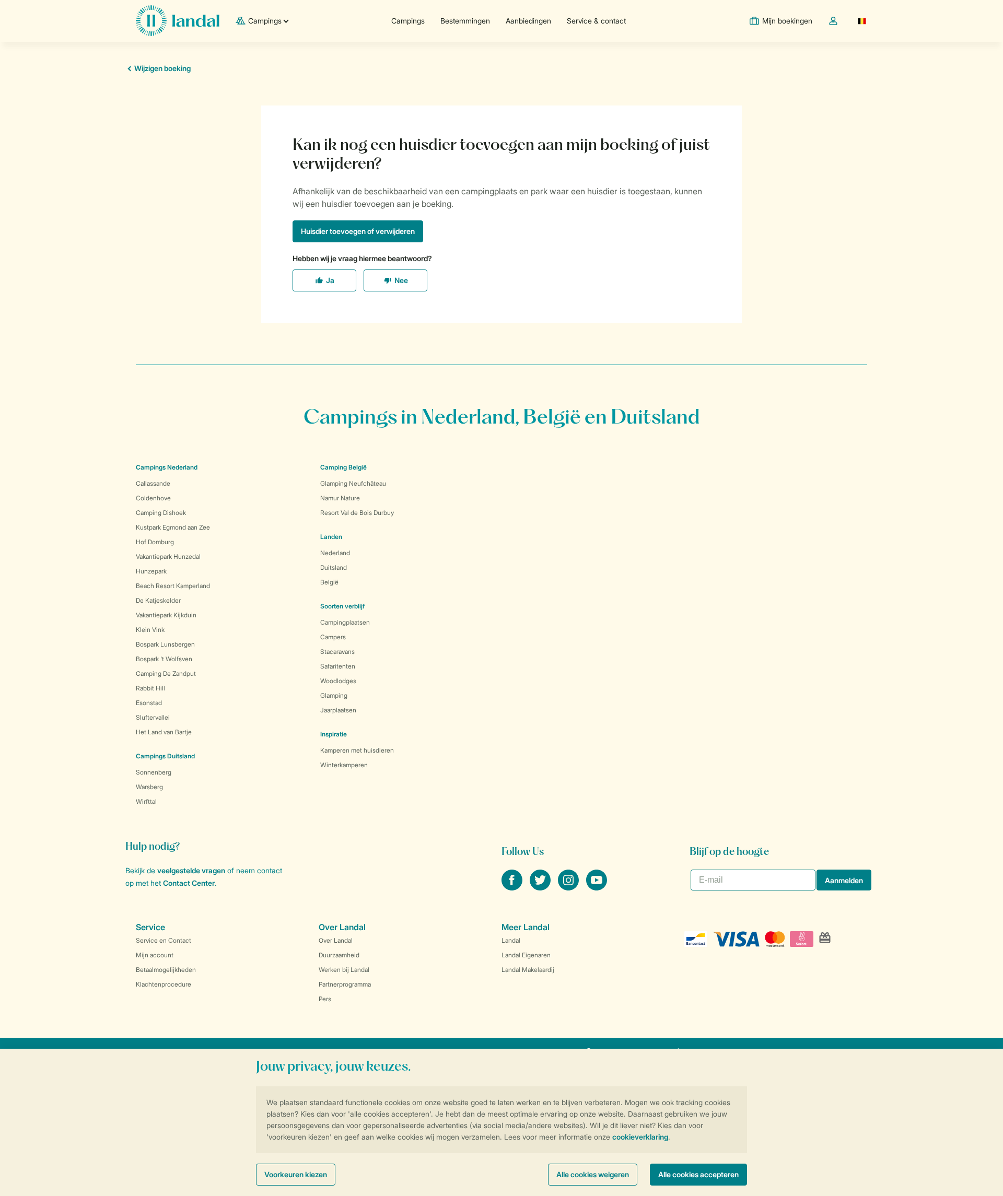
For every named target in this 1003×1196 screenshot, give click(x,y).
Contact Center (189, 882)
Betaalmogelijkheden (166, 970)
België (329, 582)
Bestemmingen (465, 20)
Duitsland (333, 567)
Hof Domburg (155, 542)
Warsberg (149, 787)
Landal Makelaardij (527, 970)
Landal (510, 940)
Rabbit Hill (150, 688)
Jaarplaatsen (338, 710)
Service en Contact (163, 940)
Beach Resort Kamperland (173, 586)
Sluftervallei (153, 717)
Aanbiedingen (528, 20)
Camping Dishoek (161, 513)
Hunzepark (151, 571)
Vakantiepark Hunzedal (168, 556)
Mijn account (154, 955)
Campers (333, 637)
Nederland (335, 553)
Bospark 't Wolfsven (164, 659)
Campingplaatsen (345, 622)
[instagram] (569, 887)
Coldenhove (153, 498)
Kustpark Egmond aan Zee (173, 527)
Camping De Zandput (166, 673)
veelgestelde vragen (191, 870)
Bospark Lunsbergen (165, 644)
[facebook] (512, 887)
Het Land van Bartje (164, 732)
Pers (325, 999)
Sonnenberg (153, 772)
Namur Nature (340, 498)
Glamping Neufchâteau (353, 483)
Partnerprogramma (345, 984)
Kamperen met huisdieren (357, 750)
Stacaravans (337, 651)
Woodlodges (338, 681)
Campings (408, 20)
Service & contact (596, 20)
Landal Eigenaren (526, 955)
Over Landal (336, 940)
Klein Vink (150, 630)
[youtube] (596, 887)
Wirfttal (146, 801)
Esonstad (149, 703)
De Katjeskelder (158, 600)
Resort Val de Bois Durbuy (357, 513)
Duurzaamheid (339, 955)
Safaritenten (337, 666)
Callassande (153, 483)
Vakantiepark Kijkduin (166, 615)
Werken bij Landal (344, 970)
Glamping (333, 695)
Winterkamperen (344, 765)
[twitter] (541, 887)
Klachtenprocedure (163, 984)
